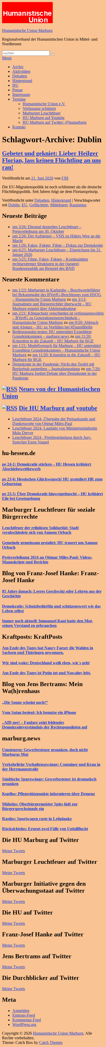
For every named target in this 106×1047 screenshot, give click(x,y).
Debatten (19, 76)
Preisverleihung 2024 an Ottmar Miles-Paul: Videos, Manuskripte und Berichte (47, 559)
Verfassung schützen (39, 108)
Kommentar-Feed (26, 1020)
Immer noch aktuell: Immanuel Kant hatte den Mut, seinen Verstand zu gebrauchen (47, 623)
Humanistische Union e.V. (44, 104)
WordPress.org (24, 1024)
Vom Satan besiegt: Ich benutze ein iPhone (39, 712)
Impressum (21, 94)
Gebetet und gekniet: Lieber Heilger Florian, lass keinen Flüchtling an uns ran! (51, 160)
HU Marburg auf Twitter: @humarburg (54, 122)
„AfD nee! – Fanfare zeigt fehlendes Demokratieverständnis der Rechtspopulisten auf (44, 724)
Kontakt (18, 127)
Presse (17, 90)
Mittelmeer (58, 205)
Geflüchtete (38, 205)
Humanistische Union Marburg (27, 30)
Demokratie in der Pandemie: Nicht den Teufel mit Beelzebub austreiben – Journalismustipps (53, 366)
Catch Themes (51, 1042)
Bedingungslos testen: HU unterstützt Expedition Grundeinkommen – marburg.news (52, 334)
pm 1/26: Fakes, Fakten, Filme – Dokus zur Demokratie (57, 245)
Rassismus (77, 205)
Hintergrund (22, 80)
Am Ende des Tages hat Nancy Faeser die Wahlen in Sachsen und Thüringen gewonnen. (47, 650)
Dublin (14, 205)
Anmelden (20, 1010)
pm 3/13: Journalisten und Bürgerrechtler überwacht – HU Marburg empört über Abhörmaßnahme (52, 304)
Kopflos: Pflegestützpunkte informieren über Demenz (48, 794)
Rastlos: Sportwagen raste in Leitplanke (37, 819)
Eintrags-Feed (23, 1015)
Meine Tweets (13, 851)
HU (15, 85)
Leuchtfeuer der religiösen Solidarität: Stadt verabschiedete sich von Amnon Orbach (40, 530)
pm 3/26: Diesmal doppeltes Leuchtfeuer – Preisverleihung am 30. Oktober (46, 229)
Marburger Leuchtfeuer (41, 113)
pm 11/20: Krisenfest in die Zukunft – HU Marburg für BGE (53, 338)
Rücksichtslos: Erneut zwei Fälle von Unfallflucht (45, 829)
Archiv (18, 67)
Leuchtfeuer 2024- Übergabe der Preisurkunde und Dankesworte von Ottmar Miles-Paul (53, 421)
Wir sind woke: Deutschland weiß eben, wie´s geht (46, 663)
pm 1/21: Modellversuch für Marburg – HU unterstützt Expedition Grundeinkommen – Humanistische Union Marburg (56, 350)
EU (24, 205)
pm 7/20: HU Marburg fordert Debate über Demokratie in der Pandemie (56, 373)
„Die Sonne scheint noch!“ (25, 702)
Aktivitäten (21, 71)
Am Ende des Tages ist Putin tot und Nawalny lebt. (46, 673)
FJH (64, 178)
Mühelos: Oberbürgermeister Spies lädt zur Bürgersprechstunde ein (40, 806)
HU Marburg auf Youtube (44, 118)
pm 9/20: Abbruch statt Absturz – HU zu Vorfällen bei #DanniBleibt (55, 324)
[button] (27, 12)
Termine (19, 99)
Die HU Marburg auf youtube (58, 408)
